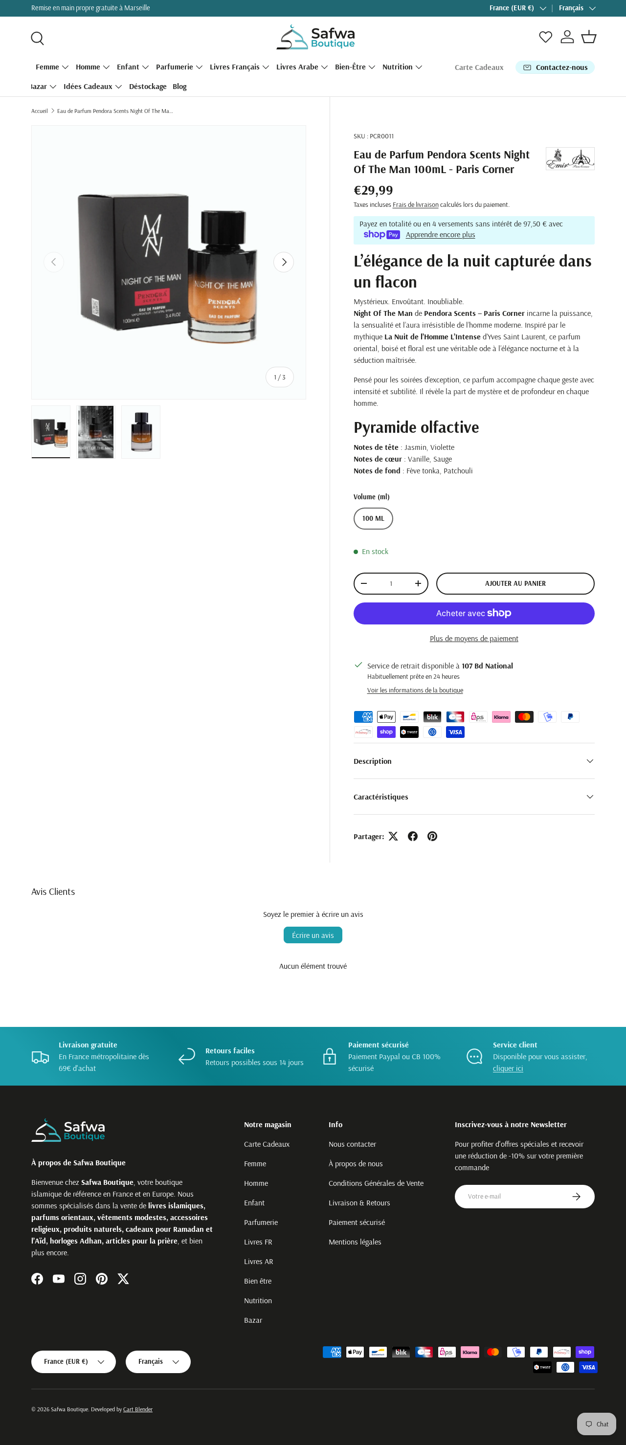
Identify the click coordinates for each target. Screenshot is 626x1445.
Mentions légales (355, 1241)
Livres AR (258, 1261)
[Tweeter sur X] (393, 836)
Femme (47, 66)
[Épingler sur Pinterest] (432, 836)
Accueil (39, 110)
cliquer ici (508, 1068)
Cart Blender (138, 1409)
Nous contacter (352, 1144)
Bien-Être (350, 66)
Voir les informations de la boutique (415, 690)
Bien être (257, 1281)
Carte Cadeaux (479, 67)
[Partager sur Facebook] (413, 836)
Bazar (37, 86)
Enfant (128, 66)
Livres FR (258, 1241)
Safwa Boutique (69, 1409)
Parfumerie (174, 66)
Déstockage (148, 86)
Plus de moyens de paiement (474, 638)
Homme (88, 66)
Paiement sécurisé (357, 1222)
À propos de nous (356, 1163)
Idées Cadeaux (88, 86)
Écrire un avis (313, 935)
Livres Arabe (297, 66)
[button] (589, 36)
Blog (179, 86)
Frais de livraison (416, 204)
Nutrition (397, 66)
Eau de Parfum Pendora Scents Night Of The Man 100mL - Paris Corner (116, 110)
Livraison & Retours (359, 1202)
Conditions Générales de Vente (376, 1183)
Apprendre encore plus (440, 234)
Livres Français (235, 66)
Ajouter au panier (515, 583)
